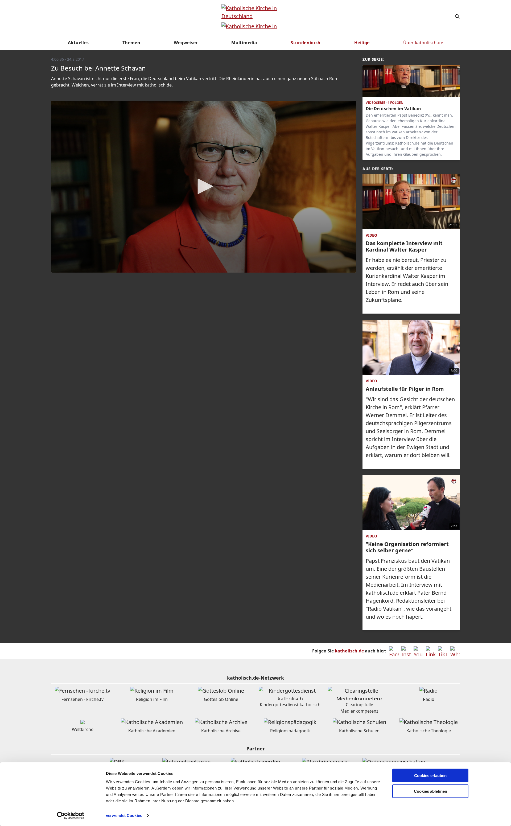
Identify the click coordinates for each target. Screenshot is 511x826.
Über (423, 43)
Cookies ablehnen (430, 791)
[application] (203, 187)
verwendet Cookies (124, 815)
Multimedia (244, 43)
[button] (203, 186)
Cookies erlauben (430, 775)
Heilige (362, 43)
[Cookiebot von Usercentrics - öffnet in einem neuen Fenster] (70, 816)
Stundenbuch (305, 43)
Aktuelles (78, 43)
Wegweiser (186, 43)
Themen (131, 43)
